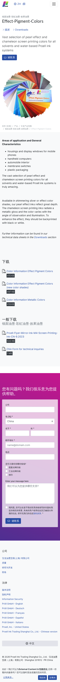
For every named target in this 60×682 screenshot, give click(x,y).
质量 (4, 562)
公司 (7, 405)
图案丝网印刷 (15, 467)
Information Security (12, 599)
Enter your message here (16, 481)
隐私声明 (6, 594)
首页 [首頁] (6, 126)
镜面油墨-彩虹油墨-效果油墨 (16, 129)
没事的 (52, 677)
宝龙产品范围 (26, 126)
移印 (11, 475)
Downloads (21, 29)
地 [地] (9, 416)
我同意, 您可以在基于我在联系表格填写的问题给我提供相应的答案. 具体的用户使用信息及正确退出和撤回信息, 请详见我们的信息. (31, 510)
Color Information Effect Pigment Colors (30, 271)
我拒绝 (42, 677)
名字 (8, 428)
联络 (4, 572)
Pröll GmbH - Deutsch (13, 608)
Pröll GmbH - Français (13, 613)
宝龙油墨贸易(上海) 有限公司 (15, 558)
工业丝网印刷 (15, 471)
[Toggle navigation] (54, 4)
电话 (7, 452)
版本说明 (6, 590)
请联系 (11, 57)
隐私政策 (37, 513)
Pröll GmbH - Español (13, 617)
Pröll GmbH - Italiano (12, 622)
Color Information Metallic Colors (26, 299)
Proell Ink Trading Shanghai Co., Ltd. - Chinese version (29, 631)
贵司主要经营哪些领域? (15, 464)
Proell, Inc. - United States (15, 627)
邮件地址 (10, 440)
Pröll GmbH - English (12, 603)
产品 (16, 126)
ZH (19, 3)
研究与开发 (7, 567)
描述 (7, 29)
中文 (31, 643)
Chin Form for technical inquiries (25, 349)
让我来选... (8, 677)
